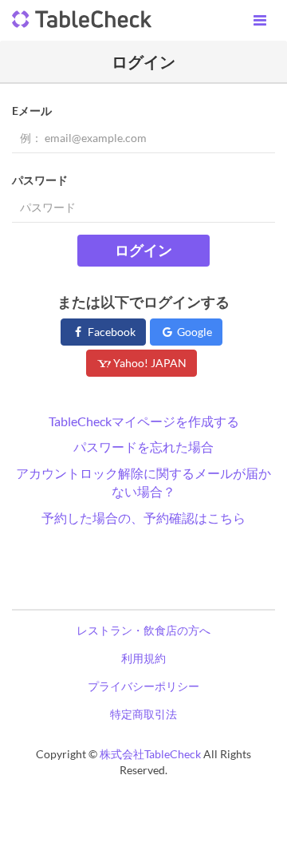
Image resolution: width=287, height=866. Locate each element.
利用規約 (143, 658)
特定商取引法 (143, 714)
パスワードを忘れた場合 (143, 446)
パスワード (40, 180)
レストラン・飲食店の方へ (143, 630)
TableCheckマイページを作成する (144, 421)
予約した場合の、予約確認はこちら (143, 517)
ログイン (143, 250)
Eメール (32, 110)
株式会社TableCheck (150, 754)
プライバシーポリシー (143, 686)
